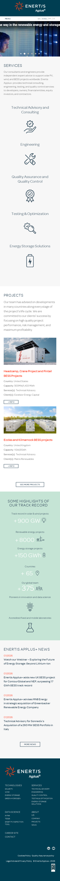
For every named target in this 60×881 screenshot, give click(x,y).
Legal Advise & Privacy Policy (19, 861)
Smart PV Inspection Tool (14, 823)
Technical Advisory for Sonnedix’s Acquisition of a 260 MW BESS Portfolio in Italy (28, 725)
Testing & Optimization (42, 798)
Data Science (12, 812)
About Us (35, 813)
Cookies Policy (24, 856)
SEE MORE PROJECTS (30, 484)
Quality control (39, 795)
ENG (44, 19)
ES (39, 19)
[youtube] (53, 848)
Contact (10, 837)
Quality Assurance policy (43, 856)
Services (37, 785)
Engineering (37, 792)
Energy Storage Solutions (39, 802)
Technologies (13, 785)
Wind (7, 792)
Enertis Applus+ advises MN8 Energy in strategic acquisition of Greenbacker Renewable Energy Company (27, 703)
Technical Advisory (41, 789)
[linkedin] (48, 848)
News (34, 825)
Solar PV (9, 789)
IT (54, 19)
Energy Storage (12, 795)
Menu (8, 18)
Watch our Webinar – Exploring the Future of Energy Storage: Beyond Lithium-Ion (29, 661)
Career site (11, 833)
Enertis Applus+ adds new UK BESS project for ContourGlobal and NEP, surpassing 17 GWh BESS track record (29, 681)
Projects (36, 822)
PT (50, 19)
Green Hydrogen (12, 798)
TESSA (7, 819)
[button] (21, 54)
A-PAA (7, 815)
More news (30, 744)
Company (36, 818)
